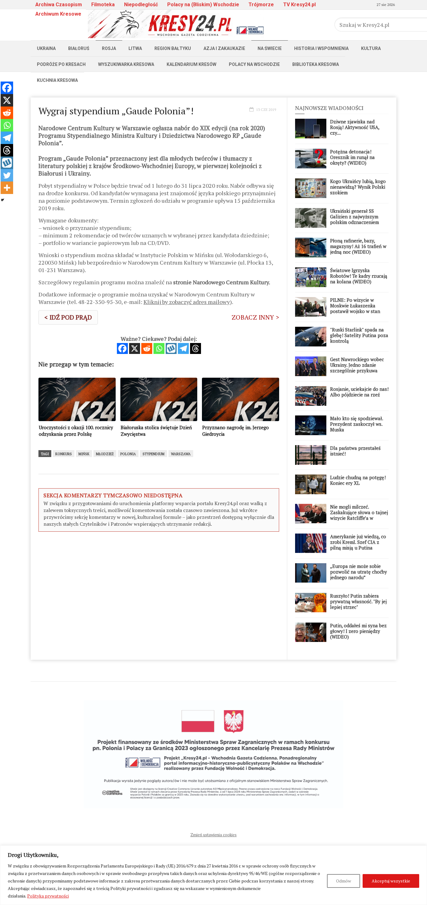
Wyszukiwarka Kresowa (126, 64)
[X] (134, 348)
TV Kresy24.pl (299, 4)
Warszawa (181, 454)
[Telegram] (183, 348)
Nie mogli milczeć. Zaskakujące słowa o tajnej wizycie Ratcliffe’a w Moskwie (359, 515)
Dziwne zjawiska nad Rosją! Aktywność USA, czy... (354, 127)
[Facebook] (122, 348)
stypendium (153, 454)
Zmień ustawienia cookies (213, 835)
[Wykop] (171, 348)
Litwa (135, 48)
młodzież (105, 454)
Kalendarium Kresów (191, 64)
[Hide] (2, 199)
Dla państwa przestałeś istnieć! (355, 450)
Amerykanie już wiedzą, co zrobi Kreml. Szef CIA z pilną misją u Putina (358, 542)
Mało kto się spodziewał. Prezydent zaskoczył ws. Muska (356, 423)
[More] (7, 187)
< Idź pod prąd (68, 317)
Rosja (109, 48)
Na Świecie (270, 48)
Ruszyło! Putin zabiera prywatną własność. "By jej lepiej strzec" (358, 601)
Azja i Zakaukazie (224, 48)
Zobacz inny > (255, 317)
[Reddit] (146, 348)
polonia (128, 454)
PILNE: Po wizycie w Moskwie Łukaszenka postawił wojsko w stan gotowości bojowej (355, 308)
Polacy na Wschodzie (254, 64)
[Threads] (195, 348)
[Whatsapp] (158, 348)
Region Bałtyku (172, 48)
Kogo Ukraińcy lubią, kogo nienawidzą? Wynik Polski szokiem (358, 186)
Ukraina (46, 48)
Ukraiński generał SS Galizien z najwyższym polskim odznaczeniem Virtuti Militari (354, 219)
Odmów (343, 881)
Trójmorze (261, 4)
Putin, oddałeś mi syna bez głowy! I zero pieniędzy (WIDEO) (358, 631)
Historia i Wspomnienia (321, 48)
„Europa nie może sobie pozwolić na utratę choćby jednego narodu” (358, 571)
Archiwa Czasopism (58, 4)
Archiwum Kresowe (58, 14)
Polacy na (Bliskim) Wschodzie (203, 4)
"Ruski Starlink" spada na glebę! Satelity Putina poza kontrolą (359, 335)
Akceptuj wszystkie (391, 881)
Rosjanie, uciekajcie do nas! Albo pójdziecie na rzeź (359, 391)
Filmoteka (103, 4)
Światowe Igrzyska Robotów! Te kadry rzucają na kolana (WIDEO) (358, 275)
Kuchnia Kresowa (57, 80)
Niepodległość (141, 4)
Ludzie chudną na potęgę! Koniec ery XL (358, 480)
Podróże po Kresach (61, 64)
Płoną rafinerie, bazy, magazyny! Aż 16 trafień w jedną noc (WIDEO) (358, 246)
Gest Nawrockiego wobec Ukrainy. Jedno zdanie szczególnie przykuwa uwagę (357, 367)
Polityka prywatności (48, 896)
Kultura (371, 48)
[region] (213, 875)
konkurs (63, 454)
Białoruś (78, 48)
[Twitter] (7, 175)
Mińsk (83, 454)
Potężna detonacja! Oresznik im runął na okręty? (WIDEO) (352, 157)
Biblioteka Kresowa (315, 64)
